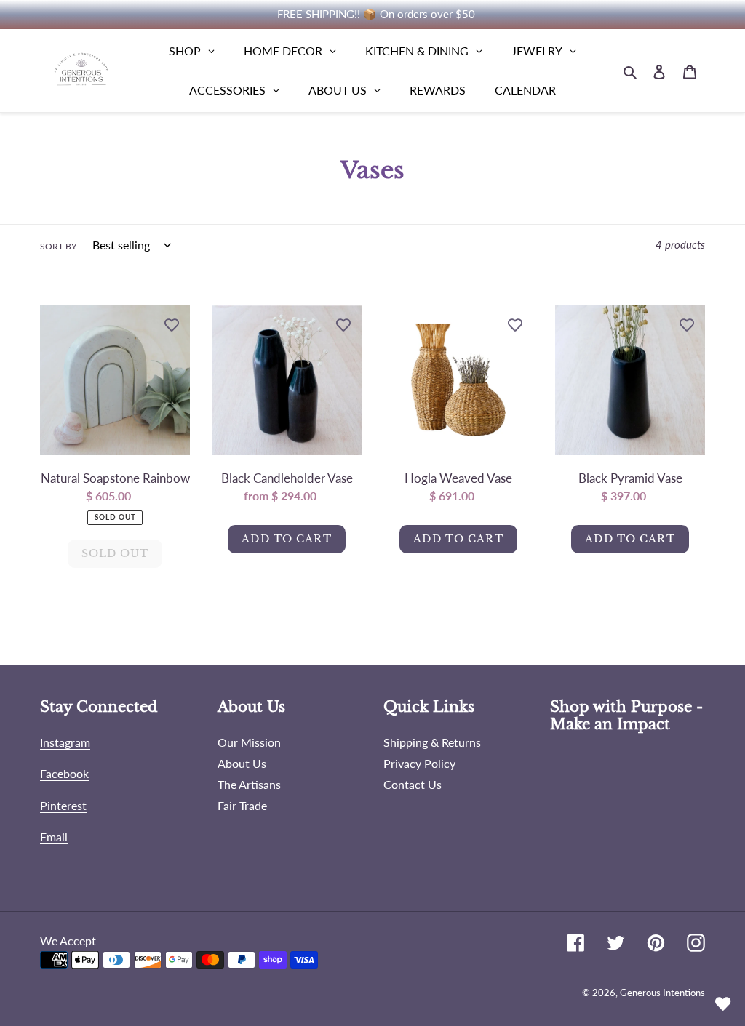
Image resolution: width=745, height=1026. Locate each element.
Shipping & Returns (432, 742)
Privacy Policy (419, 763)
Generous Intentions (662, 992)
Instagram (65, 742)
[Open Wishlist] (723, 1004)
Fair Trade (242, 805)
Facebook (64, 773)
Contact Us (412, 784)
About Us (242, 763)
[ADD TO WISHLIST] (171, 323)
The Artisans (249, 784)
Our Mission (249, 742)
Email (54, 836)
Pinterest (63, 805)
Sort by (58, 246)
